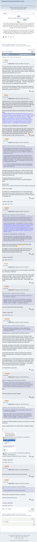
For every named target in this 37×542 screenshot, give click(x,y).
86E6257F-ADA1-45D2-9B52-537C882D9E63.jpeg (14, 453)
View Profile (5, 62)
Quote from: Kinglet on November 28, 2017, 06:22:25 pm (14, 380)
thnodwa (7, 373)
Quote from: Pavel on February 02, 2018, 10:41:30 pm (13, 145)
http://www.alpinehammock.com (9, 497)
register (25, 7)
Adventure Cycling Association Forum (13, 1)
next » (34, 49)
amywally (13, 45)
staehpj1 (7, 319)
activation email (22, 8)
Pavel (6, 60)
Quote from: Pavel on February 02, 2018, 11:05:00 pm (13, 293)
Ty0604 (6, 139)
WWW (9, 320)
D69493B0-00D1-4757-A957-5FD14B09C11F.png (14, 437)
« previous (30, 49)
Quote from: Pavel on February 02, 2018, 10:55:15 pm (13, 214)
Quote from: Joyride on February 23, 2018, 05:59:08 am (14, 486)
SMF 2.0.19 (12, 536)
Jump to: (33, 518)
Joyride (6, 466)
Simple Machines (24, 536)
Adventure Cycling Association (24, 535)
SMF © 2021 (18, 536)
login (21, 7)
